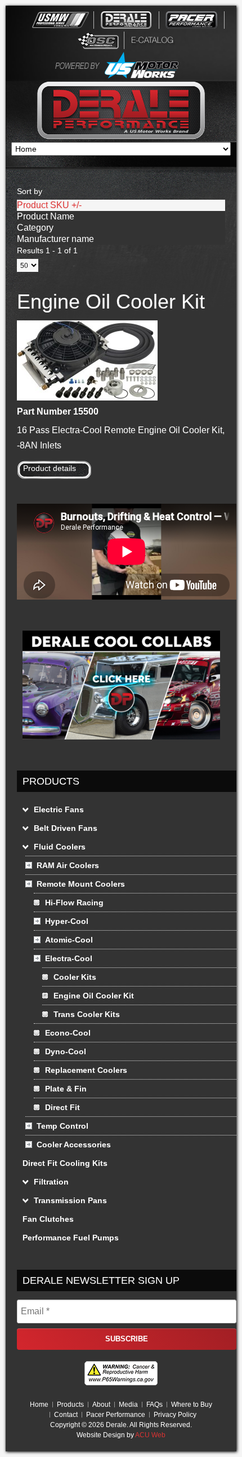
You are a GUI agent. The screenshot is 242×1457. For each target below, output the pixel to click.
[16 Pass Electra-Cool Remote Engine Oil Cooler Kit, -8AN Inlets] (87, 397)
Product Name (45, 216)
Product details (49, 468)
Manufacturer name (55, 239)
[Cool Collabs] (121, 742)
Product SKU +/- (49, 205)
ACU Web (150, 1435)
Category (35, 227)
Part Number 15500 (57, 411)
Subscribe (126, 1339)
